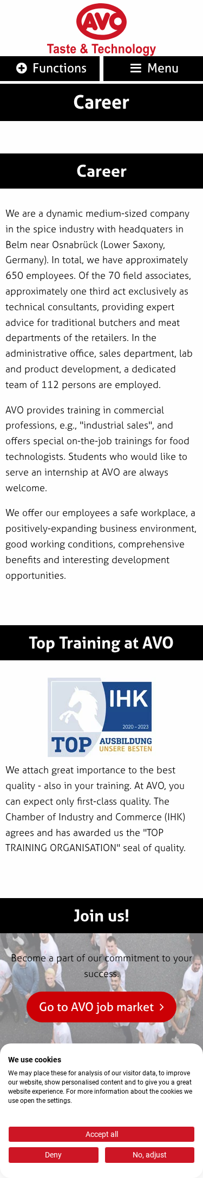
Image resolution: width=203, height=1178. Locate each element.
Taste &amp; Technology (101, 50)
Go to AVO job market (96, 1007)
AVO (101, 22)
